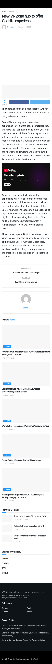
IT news (11, 11)
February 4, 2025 (8, 358)
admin (11, 27)
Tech (4, 568)
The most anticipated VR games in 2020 (30, 516)
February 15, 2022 (24, 27)
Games (5, 559)
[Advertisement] (26, 57)
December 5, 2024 (9, 501)
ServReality (35, 659)
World (5, 573)
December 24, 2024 (9, 429)
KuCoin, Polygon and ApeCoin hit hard (29, 526)
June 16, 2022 (19, 529)
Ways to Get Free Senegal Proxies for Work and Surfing (25, 426)
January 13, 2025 (8, 395)
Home (4, 11)
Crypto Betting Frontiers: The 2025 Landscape (21, 460)
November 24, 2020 (21, 519)
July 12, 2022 (19, 541)
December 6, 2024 (9, 463)
